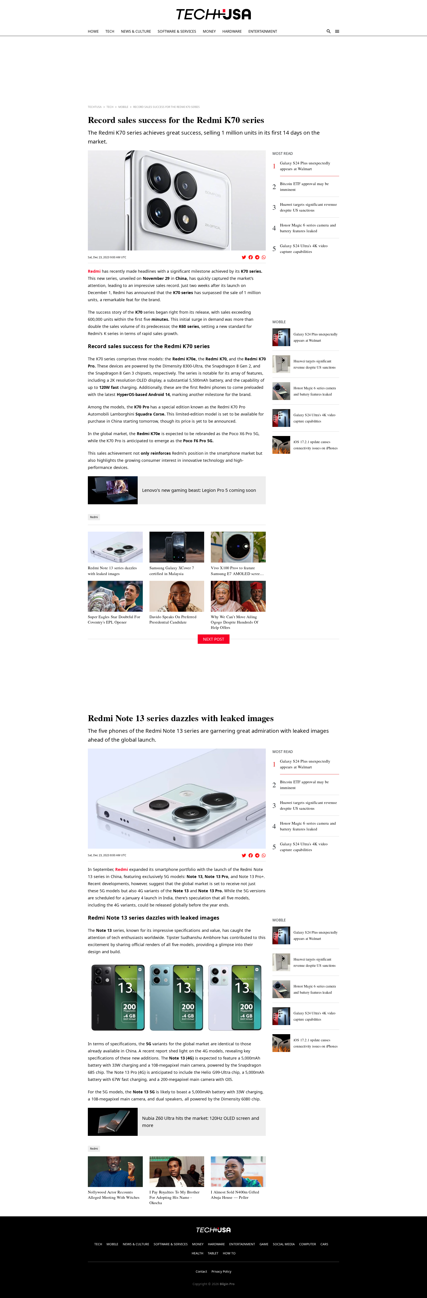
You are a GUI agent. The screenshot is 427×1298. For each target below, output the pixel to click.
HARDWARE (232, 31)
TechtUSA (95, 107)
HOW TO (229, 1253)
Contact (201, 1271)
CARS (324, 1244)
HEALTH (197, 1253)
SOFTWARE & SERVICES (177, 31)
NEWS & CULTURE (136, 31)
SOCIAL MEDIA (284, 1244)
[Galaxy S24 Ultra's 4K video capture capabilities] (281, 418)
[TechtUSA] (213, 14)
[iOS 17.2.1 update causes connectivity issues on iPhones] (281, 445)
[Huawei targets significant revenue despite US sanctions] (281, 364)
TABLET (213, 1253)
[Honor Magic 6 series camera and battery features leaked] (281, 391)
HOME (93, 31)
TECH (109, 31)
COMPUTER (307, 1244)
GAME (264, 1244)
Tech (110, 107)
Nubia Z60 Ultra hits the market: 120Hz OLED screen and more (200, 1121)
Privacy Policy (221, 1271)
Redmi (94, 271)
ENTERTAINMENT (262, 31)
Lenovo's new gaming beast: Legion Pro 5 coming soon (199, 490)
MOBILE (112, 1244)
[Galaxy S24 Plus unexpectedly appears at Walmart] (281, 337)
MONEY (209, 31)
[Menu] (337, 31)
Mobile (123, 107)
